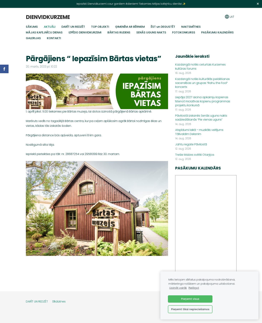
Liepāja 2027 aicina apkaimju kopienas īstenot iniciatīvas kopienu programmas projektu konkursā (202, 101)
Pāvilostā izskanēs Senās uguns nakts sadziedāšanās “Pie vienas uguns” (201, 118)
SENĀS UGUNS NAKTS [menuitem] (151, 32)
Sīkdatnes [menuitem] (59, 301)
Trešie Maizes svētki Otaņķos (194, 155)
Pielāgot (194, 288)
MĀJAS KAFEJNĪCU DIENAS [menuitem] (44, 32)
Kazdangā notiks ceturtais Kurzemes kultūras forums (200, 67)
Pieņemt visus (190, 299)
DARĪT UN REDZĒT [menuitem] (73, 27)
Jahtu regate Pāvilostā (191, 144)
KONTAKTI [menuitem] (54, 38)
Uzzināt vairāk (178, 288)
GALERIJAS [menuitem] (33, 38)
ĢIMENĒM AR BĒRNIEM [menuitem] (130, 27)
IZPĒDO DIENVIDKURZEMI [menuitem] (85, 32)
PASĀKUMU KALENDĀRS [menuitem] (217, 32)
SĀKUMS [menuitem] (32, 27)
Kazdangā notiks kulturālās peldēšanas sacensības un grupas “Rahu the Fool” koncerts (202, 83)
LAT (231, 17)
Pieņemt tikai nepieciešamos (190, 309)
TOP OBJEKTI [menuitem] (100, 27)
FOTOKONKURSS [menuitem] (183, 32)
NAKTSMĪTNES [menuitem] (191, 27)
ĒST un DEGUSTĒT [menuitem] (163, 27)
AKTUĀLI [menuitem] (49, 27)
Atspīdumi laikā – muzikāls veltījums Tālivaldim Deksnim (199, 132)
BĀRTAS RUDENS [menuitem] (118, 32)
